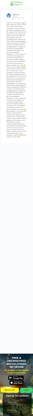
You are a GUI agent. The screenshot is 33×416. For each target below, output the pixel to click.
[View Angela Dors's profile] (9, 15)
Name (17, 399)
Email (17, 407)
